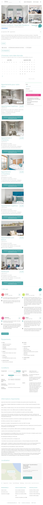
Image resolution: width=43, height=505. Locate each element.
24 (2, 73)
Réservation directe (4, 28)
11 (4, 69)
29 (22, 73)
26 (31, 71)
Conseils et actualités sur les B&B (21, 497)
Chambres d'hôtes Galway (33, 495)
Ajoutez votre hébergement (20, 491)
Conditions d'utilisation (26, 502)
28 (11, 73)
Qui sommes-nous (4, 491)
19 (31, 69)
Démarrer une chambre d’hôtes (20, 493)
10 (2, 69)
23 (16, 71)
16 (16, 69)
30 (16, 73)
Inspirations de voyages (5, 493)
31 (2, 76)
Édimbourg (3, 26)
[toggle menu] (41, 2)
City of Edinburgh (10, 26)
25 (4, 73)
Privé (19, 502)
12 (31, 66)
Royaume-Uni (20, 26)
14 (11, 69)
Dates (27, 84)
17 (2, 71)
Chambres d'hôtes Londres (34, 490)
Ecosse (15, 26)
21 (11, 71)
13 (9, 69)
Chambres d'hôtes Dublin (33, 491)
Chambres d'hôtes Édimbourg (34, 493)
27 (9, 73)
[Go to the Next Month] (34, 60)
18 (4, 71)
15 (22, 69)
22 (22, 71)
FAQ (16, 495)
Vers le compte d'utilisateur (20, 490)
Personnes (28, 88)
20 (9, 71)
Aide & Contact (3, 490)
